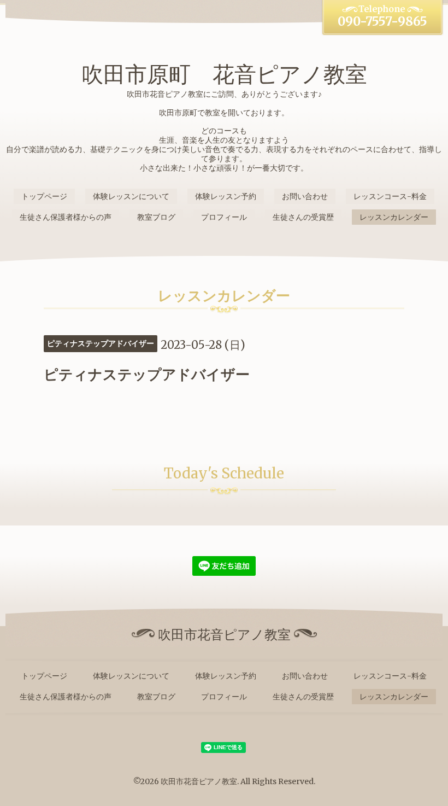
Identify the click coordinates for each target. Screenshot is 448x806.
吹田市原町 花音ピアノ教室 (224, 74)
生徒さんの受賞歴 (303, 217)
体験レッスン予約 (225, 196)
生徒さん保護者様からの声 (65, 217)
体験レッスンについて (131, 196)
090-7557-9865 (382, 21)
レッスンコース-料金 (390, 196)
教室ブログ (156, 217)
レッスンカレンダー (393, 217)
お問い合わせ (305, 196)
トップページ (44, 196)
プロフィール (224, 217)
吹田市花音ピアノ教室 (199, 781)
